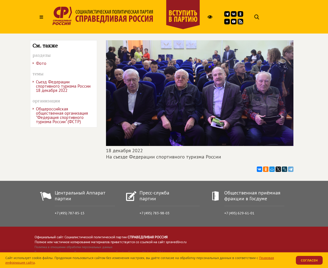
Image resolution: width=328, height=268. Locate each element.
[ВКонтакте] (259, 169)
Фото (41, 63)
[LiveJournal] (284, 169)
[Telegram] (290, 169)
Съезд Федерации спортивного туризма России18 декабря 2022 (63, 86)
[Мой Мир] (272, 169)
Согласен (309, 260)
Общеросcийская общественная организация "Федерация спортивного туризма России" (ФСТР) (62, 115)
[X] (278, 169)
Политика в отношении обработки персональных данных (73, 247)
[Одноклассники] (265, 169)
